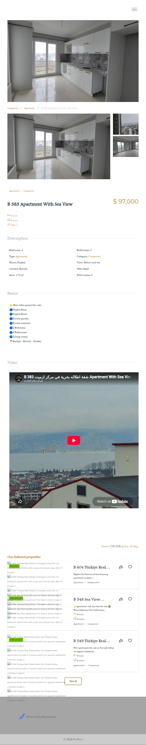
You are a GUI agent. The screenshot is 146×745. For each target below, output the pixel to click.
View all (73, 681)
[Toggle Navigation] (134, 10)
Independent (93, 582)
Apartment (29, 108)
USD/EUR (115, 546)
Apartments (79, 665)
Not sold (14, 566)
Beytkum (78, 739)
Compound (12, 108)
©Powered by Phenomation (41, 717)
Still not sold (16, 598)
